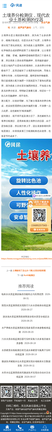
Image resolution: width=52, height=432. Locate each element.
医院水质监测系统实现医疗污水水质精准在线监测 (26, 305)
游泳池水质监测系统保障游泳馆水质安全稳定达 (26, 316)
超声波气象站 (24, 27)
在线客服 (45, 430)
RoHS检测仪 (29, 275)
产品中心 (32, 430)
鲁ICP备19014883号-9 (34, 416)
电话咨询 (20, 430)
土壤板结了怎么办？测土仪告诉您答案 (29, 270)
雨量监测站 (41, 409)
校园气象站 (20, 409)
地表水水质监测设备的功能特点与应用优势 (22, 294)
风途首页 (7, 430)
